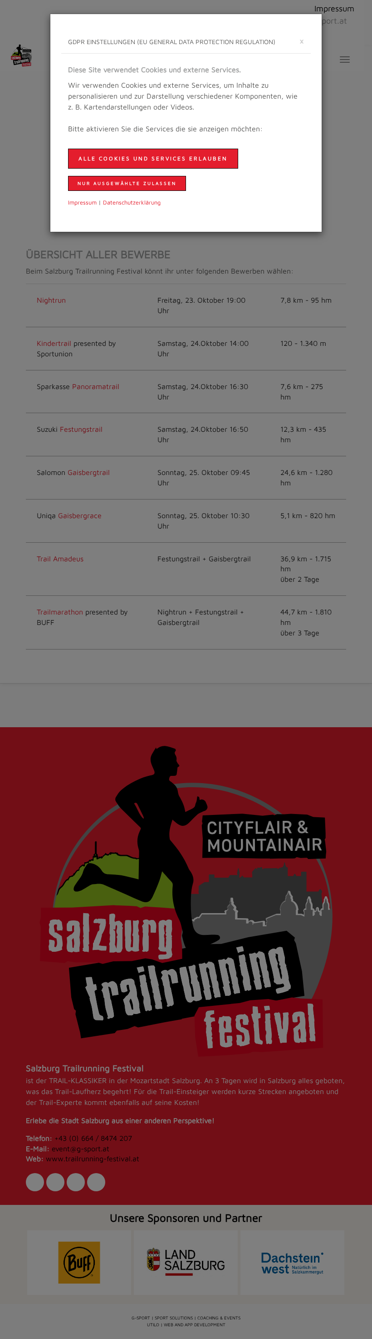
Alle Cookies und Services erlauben (153, 158)
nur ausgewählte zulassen (127, 183)
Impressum (82, 202)
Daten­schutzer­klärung (132, 202)
